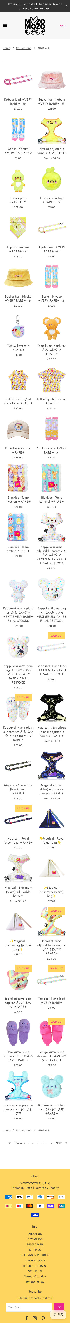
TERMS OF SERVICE (35, 1265)
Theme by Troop (21, 1187)
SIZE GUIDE (35, 1239)
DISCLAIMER (35, 1244)
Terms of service (35, 1276)
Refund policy (35, 1282)
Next (59, 1143)
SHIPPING (35, 1250)
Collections (24, 48)
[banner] (35, 25)
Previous (19, 1143)
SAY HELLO (35, 1271)
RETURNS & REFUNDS (35, 1255)
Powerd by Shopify (47, 1187)
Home (6, 48)
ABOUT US (35, 1233)
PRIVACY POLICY (35, 1260)
